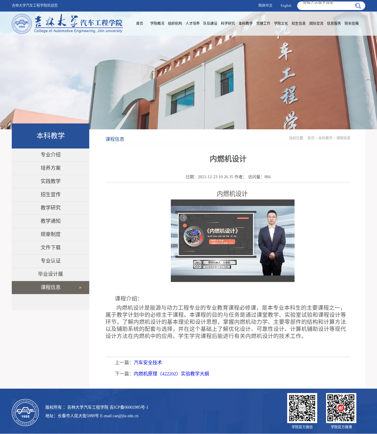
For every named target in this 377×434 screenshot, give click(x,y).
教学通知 (51, 221)
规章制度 (51, 234)
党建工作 (263, 24)
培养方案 (51, 168)
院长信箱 (352, 24)
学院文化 (281, 24)
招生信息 (299, 24)
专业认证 (51, 261)
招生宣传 (51, 194)
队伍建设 (210, 24)
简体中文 (265, 6)
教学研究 (51, 208)
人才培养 (193, 24)
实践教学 (51, 181)
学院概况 (157, 24)
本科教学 (246, 24)
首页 (139, 24)
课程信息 (51, 287)
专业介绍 (51, 155)
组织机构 (175, 24)
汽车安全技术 (148, 362)
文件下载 (51, 247)
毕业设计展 (50, 274)
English (286, 6)
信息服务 (334, 24)
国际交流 (316, 24)
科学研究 (228, 24)
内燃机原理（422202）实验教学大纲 (171, 373)
